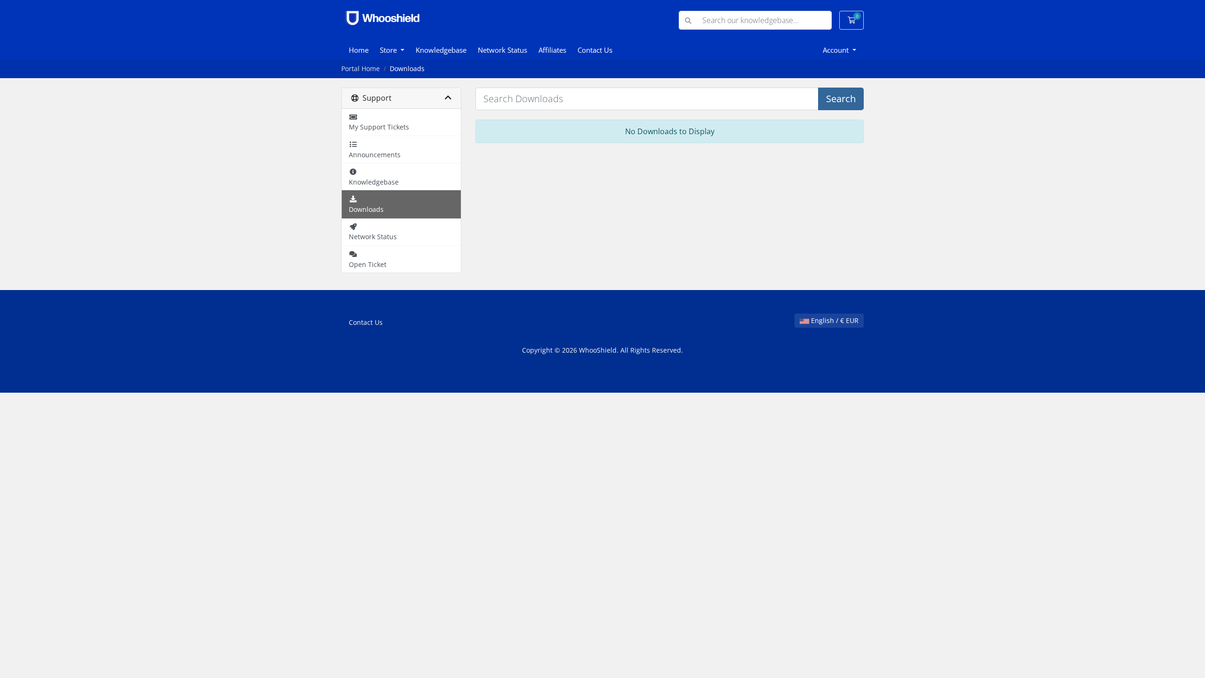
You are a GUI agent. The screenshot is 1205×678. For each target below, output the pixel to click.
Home (359, 50)
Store (389, 50)
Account (837, 50)
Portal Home (360, 68)
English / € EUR (834, 320)
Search (841, 98)
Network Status (502, 50)
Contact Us (595, 50)
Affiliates (552, 50)
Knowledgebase (441, 50)
